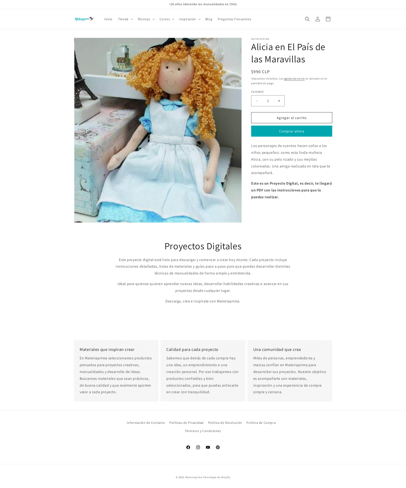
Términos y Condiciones (203, 431)
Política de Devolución (225, 423)
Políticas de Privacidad (186, 423)
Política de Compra (261, 423)
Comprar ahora (291, 131)
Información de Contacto (146, 423)
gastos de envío (294, 78)
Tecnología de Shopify (216, 477)
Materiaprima (193, 477)
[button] (125, 19)
